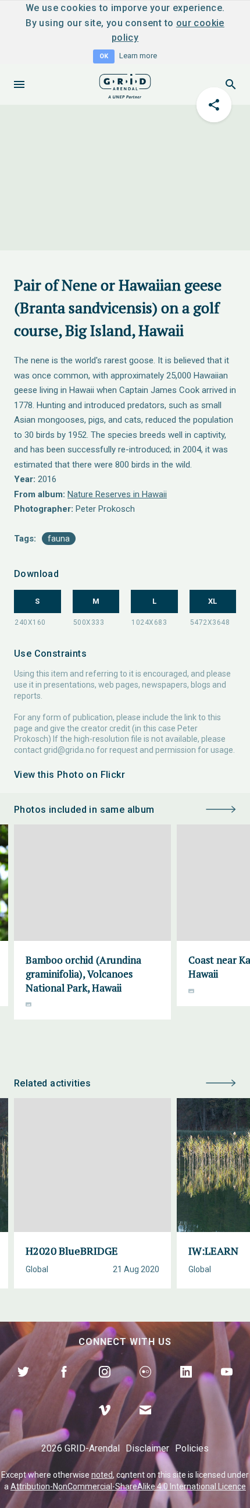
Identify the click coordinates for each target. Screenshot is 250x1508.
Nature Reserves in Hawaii (117, 494)
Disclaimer (147, 1448)
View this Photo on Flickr (69, 774)
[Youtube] (226, 1385)
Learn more (138, 55)
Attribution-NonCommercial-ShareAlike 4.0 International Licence (128, 1486)
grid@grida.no (69, 750)
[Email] (145, 1423)
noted (102, 1474)
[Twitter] (23, 1385)
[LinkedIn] (186, 1385)
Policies (192, 1448)
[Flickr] (145, 1385)
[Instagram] (104, 1385)
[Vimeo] (104, 1423)
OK (103, 56)
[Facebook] (64, 1385)
